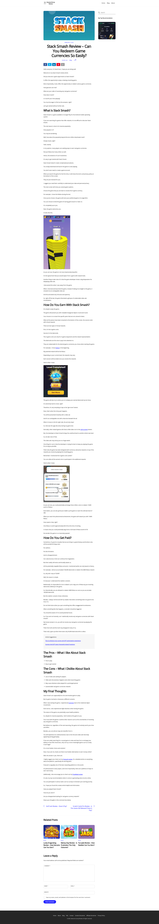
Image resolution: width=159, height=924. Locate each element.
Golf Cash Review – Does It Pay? (56, 806)
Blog (108, 3)
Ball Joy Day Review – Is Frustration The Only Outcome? (69, 845)
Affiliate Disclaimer (91, 915)
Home (103, 3)
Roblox (58, 348)
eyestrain (71, 703)
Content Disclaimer (80, 915)
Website (46, 892)
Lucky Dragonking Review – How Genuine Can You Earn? (51, 845)
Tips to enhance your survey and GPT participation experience (63, 641)
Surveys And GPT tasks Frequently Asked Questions (60, 644)
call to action (84, 429)
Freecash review (67, 759)
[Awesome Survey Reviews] (49, 3)
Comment (47, 866)
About (113, 3)
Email (73, 886)
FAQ (67, 915)
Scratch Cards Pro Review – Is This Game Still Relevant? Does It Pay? (81, 808)
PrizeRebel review (78, 774)
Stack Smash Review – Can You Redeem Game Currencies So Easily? (69, 51)
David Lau (65, 60)
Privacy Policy (101, 915)
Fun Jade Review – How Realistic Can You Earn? (86, 844)
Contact (72, 915)
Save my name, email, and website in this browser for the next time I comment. (68, 897)
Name (46, 886)
